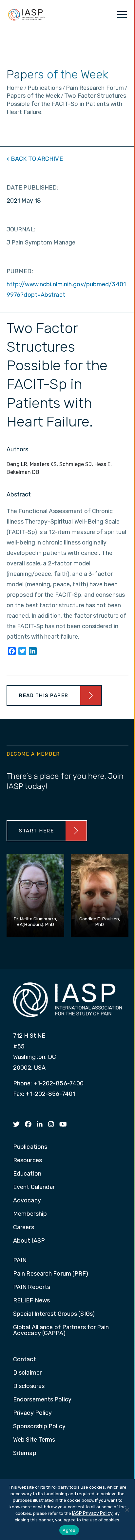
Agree (69, 1530)
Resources (27, 1160)
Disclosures (29, 1386)
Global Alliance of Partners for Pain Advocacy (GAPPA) (61, 1330)
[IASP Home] (26, 14)
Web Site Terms (34, 1440)
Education (27, 1174)
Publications (30, 1147)
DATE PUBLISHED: (32, 187)
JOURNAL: (21, 229)
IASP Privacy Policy (92, 1513)
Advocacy (27, 1200)
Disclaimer (27, 1373)
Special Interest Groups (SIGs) (54, 1314)
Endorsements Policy (42, 1400)
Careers (23, 1227)
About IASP (29, 1241)
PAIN (20, 1260)
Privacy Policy (32, 1413)
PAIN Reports (31, 1287)
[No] (127, 1509)
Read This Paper (43, 695)
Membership (30, 1214)
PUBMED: (20, 271)
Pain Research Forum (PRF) (50, 1274)
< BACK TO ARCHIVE (35, 158)
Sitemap (24, 1453)
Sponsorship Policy (39, 1426)
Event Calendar (34, 1187)
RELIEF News (31, 1300)
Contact (24, 1359)
